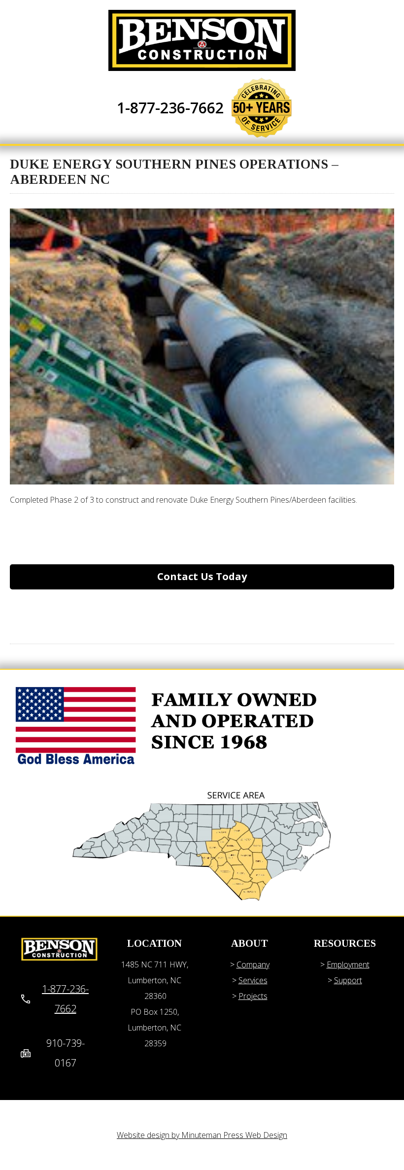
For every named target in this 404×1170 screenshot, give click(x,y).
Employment (348, 964)
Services (253, 980)
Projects (253, 996)
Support (348, 980)
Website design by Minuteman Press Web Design (202, 1135)
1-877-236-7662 (170, 108)
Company (252, 964)
